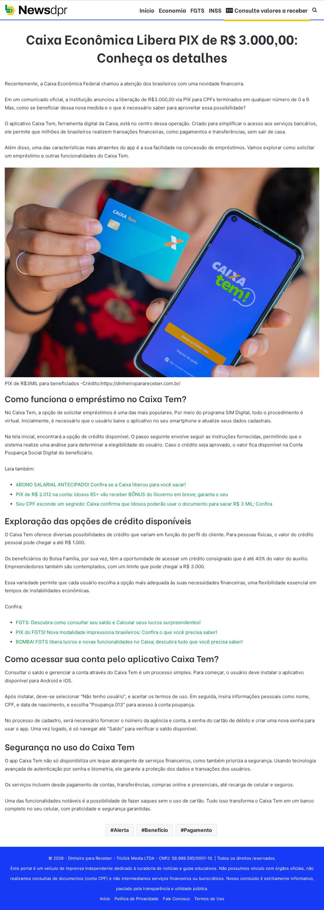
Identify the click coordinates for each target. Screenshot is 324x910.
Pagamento (198, 830)
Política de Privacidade (137, 898)
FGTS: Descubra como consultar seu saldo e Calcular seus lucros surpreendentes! (108, 622)
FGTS (197, 10)
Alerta (121, 830)
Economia (172, 10)
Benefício (156, 830)
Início (147, 10)
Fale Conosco (176, 898)
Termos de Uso (209, 898)
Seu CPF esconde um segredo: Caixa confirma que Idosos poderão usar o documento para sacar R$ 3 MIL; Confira (144, 504)
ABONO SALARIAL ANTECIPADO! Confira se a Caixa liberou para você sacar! (101, 485)
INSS (215, 10)
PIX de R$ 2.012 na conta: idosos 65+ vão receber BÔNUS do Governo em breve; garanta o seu (122, 494)
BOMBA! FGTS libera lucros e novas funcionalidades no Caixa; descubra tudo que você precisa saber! (129, 642)
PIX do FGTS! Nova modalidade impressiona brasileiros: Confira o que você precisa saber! (116, 632)
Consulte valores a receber (270, 10)
